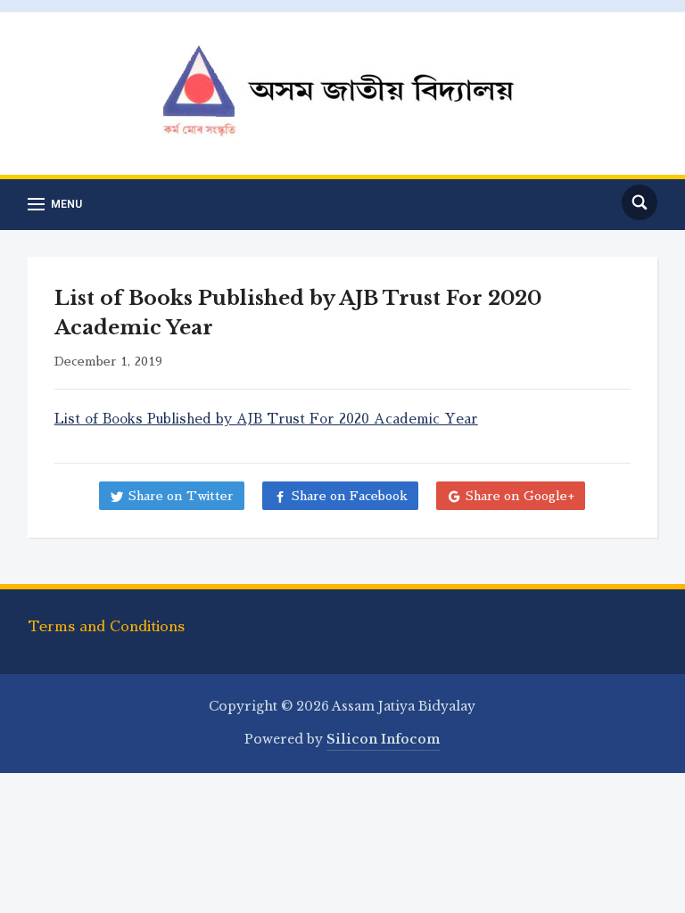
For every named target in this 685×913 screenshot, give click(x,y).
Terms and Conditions (106, 627)
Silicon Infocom (383, 739)
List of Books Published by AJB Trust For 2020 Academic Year (266, 418)
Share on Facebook (350, 495)
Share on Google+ (520, 495)
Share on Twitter (181, 495)
